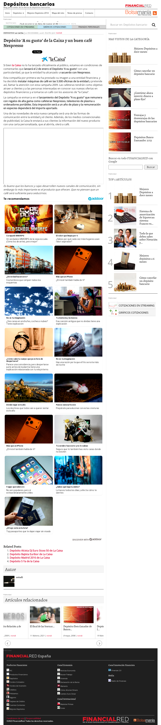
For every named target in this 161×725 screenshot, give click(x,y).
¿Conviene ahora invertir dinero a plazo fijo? (143, 96)
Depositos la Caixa (13, 32)
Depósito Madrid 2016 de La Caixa (30, 557)
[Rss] (155, 13)
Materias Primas (66, 704)
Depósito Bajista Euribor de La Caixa (31, 554)
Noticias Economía (67, 670)
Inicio (7, 13)
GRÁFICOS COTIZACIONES (54, 27)
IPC (10, 670)
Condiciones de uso (15, 718)
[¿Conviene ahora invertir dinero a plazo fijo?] (119, 97)
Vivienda (63, 678)
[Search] (153, 24)
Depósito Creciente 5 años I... (86, 627)
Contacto (89, 13)
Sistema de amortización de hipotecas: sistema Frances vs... (147, 217)
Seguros (12, 697)
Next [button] (99, 645)
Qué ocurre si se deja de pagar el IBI (39, 22)
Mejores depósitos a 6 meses (146, 258)
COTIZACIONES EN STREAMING (20, 27)
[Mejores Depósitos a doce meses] (119, 53)
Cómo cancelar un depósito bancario (144, 72)
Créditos (12, 690)
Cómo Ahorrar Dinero (69, 690)
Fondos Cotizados (16, 682)
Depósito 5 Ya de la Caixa (24, 561)
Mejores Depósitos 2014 (38, 13)
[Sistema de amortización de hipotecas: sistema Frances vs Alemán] (125, 215)
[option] (60, 23)
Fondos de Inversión (17, 686)
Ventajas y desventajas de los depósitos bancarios (145, 118)
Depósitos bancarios (29, 4)
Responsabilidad (33, 718)
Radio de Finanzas (118, 681)
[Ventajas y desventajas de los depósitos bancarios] (119, 119)
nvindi (59, 32)
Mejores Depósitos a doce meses (145, 50)
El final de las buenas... (17, 626)
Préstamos (13, 693)
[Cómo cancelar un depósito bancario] (119, 75)
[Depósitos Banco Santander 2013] (119, 141)
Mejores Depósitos (17, 709)
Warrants (64, 686)
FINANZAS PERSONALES (89, 27)
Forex (62, 708)
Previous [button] (8, 645)
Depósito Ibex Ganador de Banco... (53, 627)
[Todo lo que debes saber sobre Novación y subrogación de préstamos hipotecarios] (125, 238)
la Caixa (16, 65)
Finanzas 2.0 (116, 670)
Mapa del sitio (58, 13)
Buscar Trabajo (66, 674)
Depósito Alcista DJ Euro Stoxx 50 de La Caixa (36, 550)
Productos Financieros (18, 674)
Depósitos (17, 13)
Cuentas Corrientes (17, 705)
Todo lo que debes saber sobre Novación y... (148, 238)
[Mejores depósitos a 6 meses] (125, 260)
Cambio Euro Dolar (68, 694)
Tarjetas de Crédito (17, 701)
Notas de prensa (74, 13)
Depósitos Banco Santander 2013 (143, 138)
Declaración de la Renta (69, 682)
